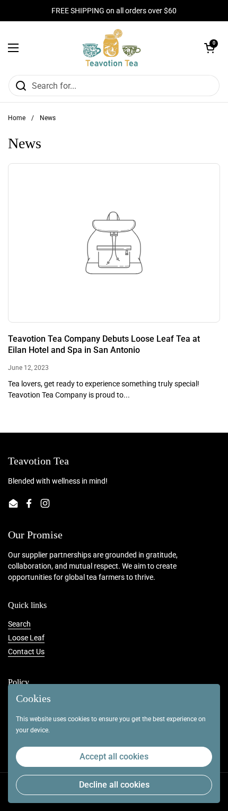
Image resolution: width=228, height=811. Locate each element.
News (48, 118)
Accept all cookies (114, 756)
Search (19, 624)
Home (16, 118)
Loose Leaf (26, 637)
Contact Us (26, 651)
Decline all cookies (114, 785)
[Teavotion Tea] (111, 48)
